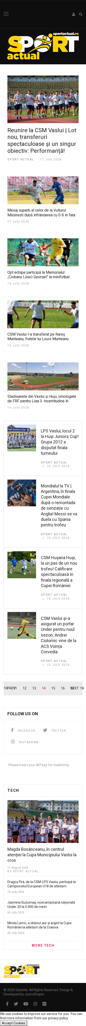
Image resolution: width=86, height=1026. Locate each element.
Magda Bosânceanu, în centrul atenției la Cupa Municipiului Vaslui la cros (41, 855)
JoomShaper (34, 994)
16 (63, 688)
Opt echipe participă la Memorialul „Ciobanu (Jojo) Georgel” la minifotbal (38, 274)
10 (5, 688)
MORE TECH (43, 945)
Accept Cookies (13, 1023)
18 (82, 688)
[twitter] (16, 1003)
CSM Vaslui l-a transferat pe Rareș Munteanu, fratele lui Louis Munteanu (38, 336)
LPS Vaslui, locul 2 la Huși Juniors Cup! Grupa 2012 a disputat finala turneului (60, 442)
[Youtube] (25, 1003)
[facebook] (7, 1003)
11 (15, 688)
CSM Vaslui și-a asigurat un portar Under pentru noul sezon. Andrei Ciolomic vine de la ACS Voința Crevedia (58, 635)
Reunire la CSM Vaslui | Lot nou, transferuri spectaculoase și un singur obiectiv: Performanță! (41, 140)
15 (53, 688)
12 (25, 688)
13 (34, 688)
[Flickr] (44, 1003)
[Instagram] (35, 1003)
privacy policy (58, 1018)
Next (74, 688)
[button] (73, 14)
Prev (11, 688)
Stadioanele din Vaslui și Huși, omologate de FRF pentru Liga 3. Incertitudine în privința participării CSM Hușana (41, 401)
